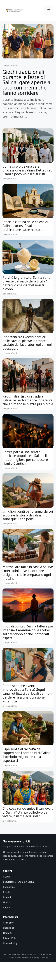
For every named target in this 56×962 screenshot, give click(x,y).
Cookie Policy (10, 943)
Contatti (7, 933)
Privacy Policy (10, 938)
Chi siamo (8, 922)
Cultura (7, 876)
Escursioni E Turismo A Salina (18, 881)
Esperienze (9, 887)
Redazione (8, 927)
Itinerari (7, 897)
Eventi (6, 892)
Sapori (6, 907)
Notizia (6, 902)
